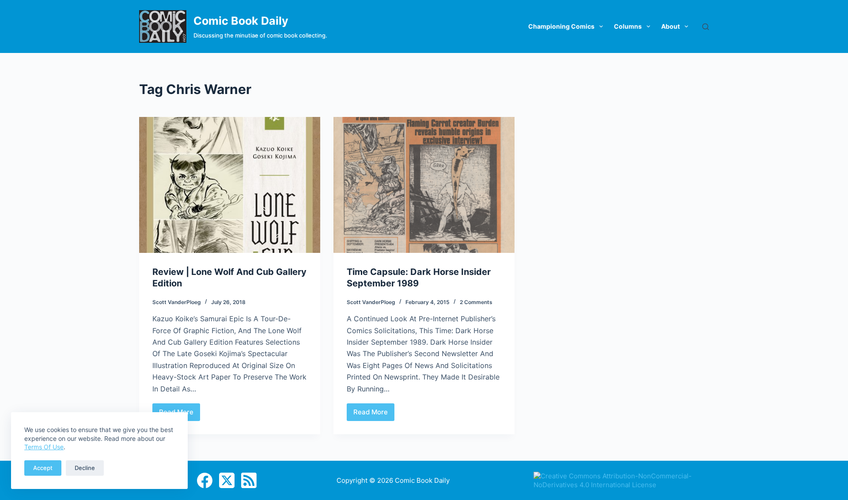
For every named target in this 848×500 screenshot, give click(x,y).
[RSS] (249, 480)
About (670, 26)
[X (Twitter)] (227, 480)
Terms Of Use (44, 447)
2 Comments (476, 302)
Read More (373, 414)
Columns (628, 26)
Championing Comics (561, 26)
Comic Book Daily (240, 20)
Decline (85, 467)
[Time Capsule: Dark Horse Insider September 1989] (424, 185)
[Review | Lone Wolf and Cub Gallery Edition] (229, 185)
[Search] (705, 26)
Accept (43, 467)
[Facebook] (204, 480)
